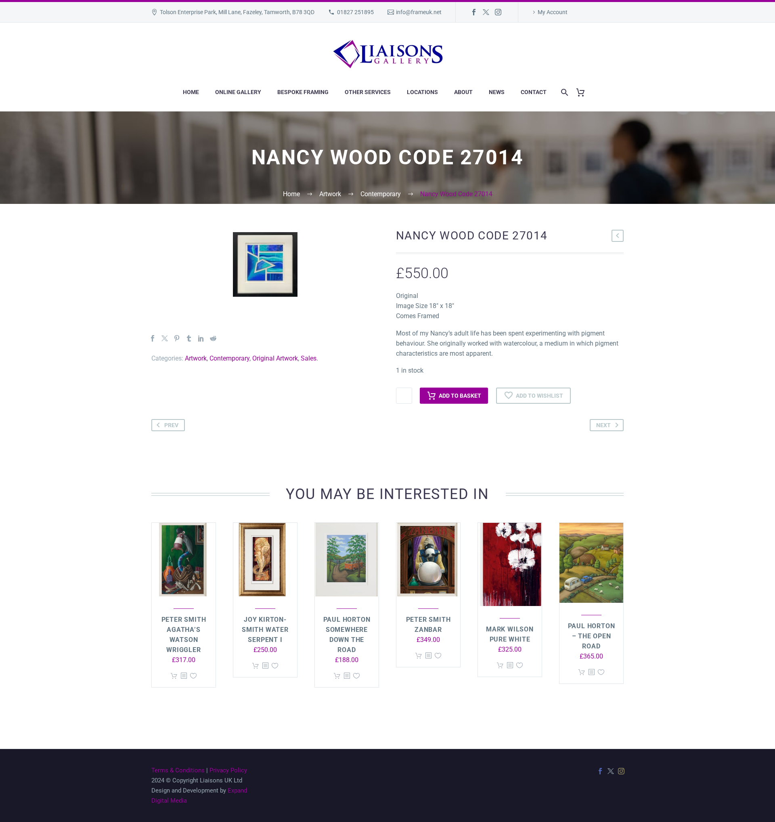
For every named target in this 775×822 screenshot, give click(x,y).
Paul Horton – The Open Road (591, 636)
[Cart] (583, 92)
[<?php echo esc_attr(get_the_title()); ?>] (183, 676)
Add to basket (460, 395)
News (497, 92)
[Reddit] (213, 338)
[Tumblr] (189, 338)
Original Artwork (275, 358)
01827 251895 (355, 12)
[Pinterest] (177, 338)
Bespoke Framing (303, 92)
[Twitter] (486, 12)
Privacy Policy (228, 770)
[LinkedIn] (201, 338)
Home (191, 92)
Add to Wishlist (539, 395)
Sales (308, 358)
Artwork (196, 358)
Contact (534, 92)
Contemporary (229, 358)
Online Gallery (238, 92)
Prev (171, 425)
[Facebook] (474, 12)
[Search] (563, 92)
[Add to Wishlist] (193, 676)
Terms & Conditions (178, 770)
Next (603, 425)
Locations (422, 92)
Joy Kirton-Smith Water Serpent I (265, 630)
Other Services (368, 92)
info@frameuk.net (419, 12)
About (463, 92)
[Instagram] (498, 12)
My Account (553, 12)
